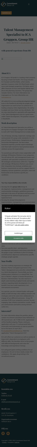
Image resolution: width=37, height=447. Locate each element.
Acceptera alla (18, 238)
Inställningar (18, 233)
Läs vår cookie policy (22, 225)
